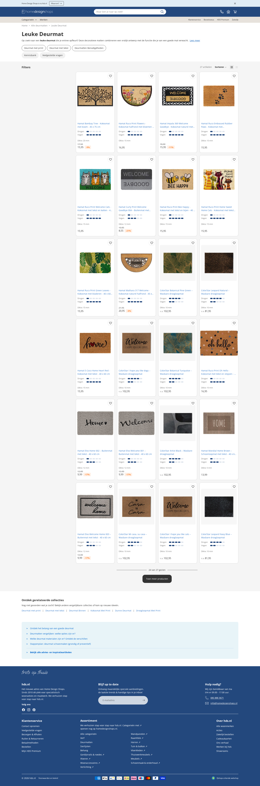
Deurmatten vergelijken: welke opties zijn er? (52, 633)
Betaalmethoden (30, 742)
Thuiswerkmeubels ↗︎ (141, 754)
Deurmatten (86, 742)
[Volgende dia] (192, 263)
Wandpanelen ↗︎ (139, 733)
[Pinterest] (34, 710)
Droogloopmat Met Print (148, 610)
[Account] (228, 11)
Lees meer (195, 40)
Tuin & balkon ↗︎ (139, 746)
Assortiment (88, 720)
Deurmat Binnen (77, 610)
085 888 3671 (217, 697)
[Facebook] (23, 710)
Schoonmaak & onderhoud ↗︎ (145, 762)
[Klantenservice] (221, 11)
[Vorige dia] (162, 263)
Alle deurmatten (39, 25)
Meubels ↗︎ (136, 758)
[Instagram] (29, 710)
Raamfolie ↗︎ (137, 738)
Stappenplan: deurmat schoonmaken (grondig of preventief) (60, 643)
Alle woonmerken (225, 726)
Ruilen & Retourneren (33, 738)
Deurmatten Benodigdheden (89, 48)
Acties (219, 730)
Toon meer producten (157, 578)
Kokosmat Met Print (100, 610)
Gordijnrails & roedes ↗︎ (92, 754)
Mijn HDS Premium (31, 750)
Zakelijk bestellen (225, 734)
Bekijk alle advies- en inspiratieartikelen (51, 652)
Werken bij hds (224, 746)
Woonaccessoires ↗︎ (90, 762)
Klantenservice (32, 720)
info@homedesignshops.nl (223, 703)
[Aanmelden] (144, 700)
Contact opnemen (31, 726)
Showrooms (222, 750)
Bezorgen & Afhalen (32, 734)
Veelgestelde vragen (52, 55)
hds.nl (32, 778)
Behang (84, 750)
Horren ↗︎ (135, 742)
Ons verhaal (222, 742)
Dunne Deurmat (123, 610)
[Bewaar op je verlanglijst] (110, 76)
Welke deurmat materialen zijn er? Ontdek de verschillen (59, 638)
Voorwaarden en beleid (48, 778)
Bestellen (26, 746)
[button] (221, 67)
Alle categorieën (88, 733)
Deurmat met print (33, 48)
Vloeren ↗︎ (85, 758)
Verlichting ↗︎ (87, 767)
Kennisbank (30, 55)
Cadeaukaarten (224, 738)
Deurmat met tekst (59, 48)
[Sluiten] (235, 3)
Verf (82, 738)
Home (25, 25)
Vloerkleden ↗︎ (138, 750)
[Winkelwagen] (235, 11)
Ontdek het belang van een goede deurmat (52, 628)
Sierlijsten (85, 746)
